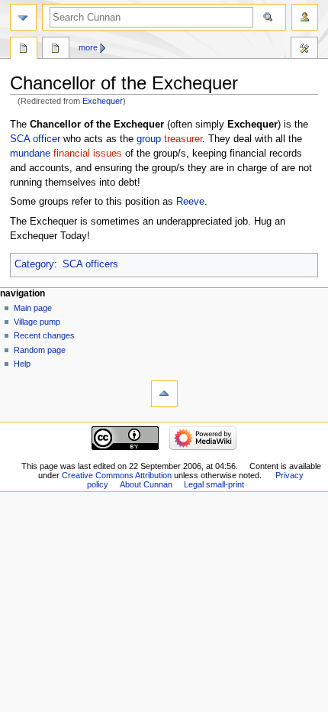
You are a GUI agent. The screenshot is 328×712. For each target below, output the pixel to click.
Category (34, 264)
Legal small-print (214, 484)
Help (22, 363)
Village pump (37, 321)
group (149, 139)
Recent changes (44, 335)
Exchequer (102, 100)
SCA (20, 139)
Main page (33, 307)
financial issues (87, 153)
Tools (304, 49)
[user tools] (304, 17)
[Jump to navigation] (23, 17)
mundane (30, 153)
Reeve (190, 201)
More (88, 47)
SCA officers (90, 264)
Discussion (56, 49)
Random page (40, 349)
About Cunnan (146, 484)
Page (24, 49)
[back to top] (164, 393)
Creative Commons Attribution (117, 475)
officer (46, 139)
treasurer (183, 139)
